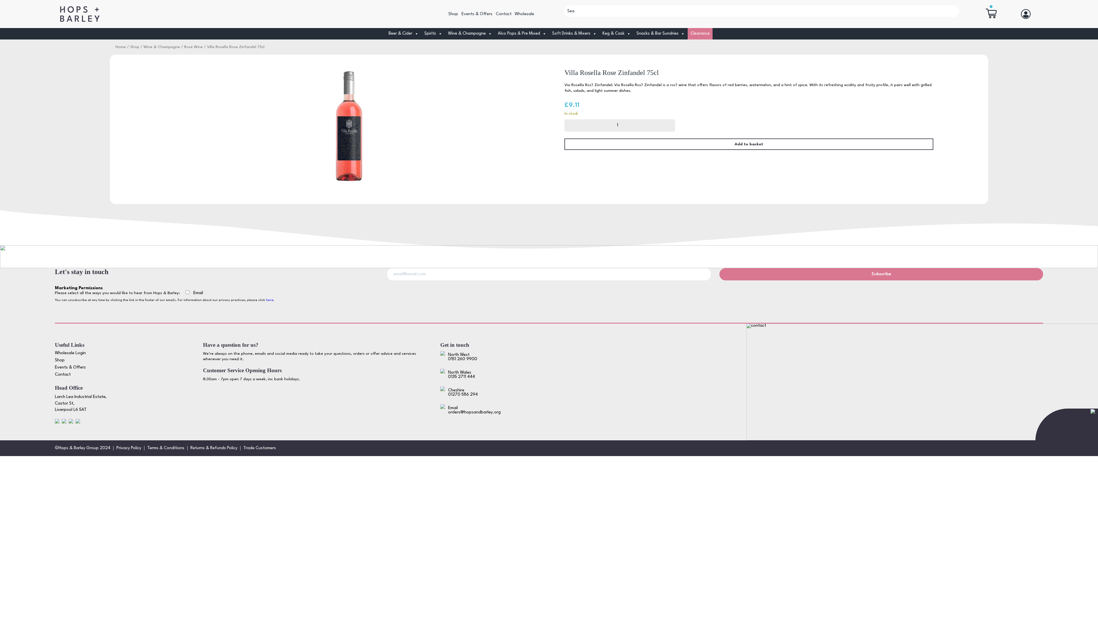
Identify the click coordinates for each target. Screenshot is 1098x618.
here (269, 300)
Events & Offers (477, 14)
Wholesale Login (70, 353)
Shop (453, 14)
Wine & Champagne (467, 33)
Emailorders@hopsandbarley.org (474, 410)
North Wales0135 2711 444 (461, 375)
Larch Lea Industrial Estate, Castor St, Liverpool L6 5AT (81, 403)
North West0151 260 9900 (462, 357)
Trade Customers (259, 448)
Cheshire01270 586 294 (463, 392)
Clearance (700, 33)
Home (121, 47)
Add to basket (749, 144)
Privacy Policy (128, 448)
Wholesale (524, 14)
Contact (504, 14)
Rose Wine (193, 47)
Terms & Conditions (165, 448)
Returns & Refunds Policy (213, 448)
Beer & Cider (400, 33)
